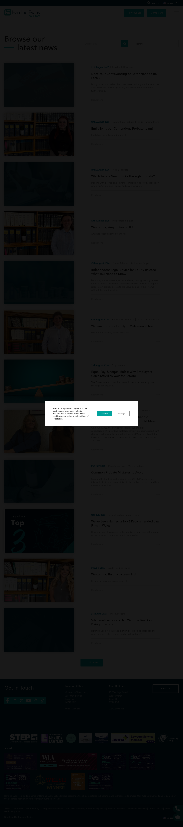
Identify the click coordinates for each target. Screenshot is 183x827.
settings (58, 418)
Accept (104, 413)
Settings (121, 413)
